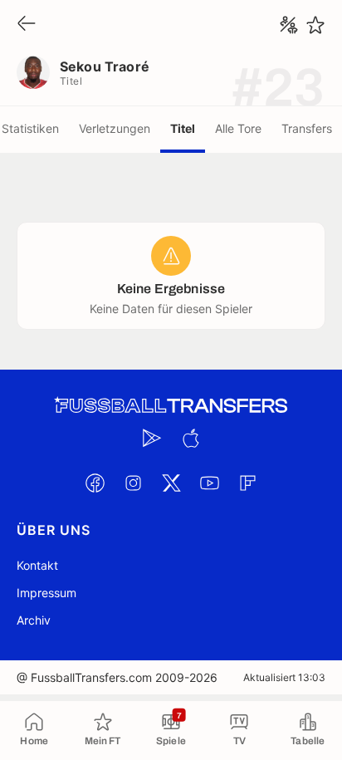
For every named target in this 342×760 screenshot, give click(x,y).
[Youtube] (209, 482)
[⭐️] (315, 25)
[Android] (151, 437)
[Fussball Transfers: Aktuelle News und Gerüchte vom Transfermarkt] (171, 405)
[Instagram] (132, 482)
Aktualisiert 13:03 (284, 677)
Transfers (306, 128)
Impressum (46, 593)
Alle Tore (238, 128)
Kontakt (37, 565)
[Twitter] (171, 482)
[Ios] (190, 437)
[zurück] (27, 24)
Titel (182, 128)
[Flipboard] (247, 482)
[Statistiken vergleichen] (289, 25)
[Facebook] (94, 482)
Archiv (34, 620)
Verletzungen (114, 128)
